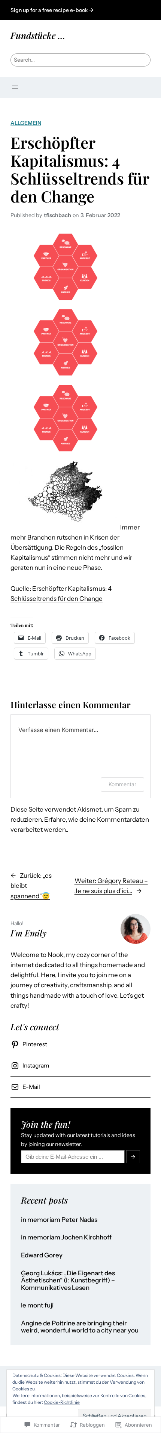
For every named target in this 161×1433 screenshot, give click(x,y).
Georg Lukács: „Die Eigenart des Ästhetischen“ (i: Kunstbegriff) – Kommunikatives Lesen (68, 1280)
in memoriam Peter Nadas (59, 1219)
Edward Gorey (42, 1255)
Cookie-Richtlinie (62, 1402)
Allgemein (25, 123)
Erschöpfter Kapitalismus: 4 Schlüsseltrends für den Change (79, 169)
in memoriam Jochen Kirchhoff (66, 1237)
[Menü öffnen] (14, 87)
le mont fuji (37, 1305)
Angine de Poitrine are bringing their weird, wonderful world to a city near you (80, 1327)
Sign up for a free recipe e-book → (52, 10)
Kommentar (122, 784)
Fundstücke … (37, 35)
